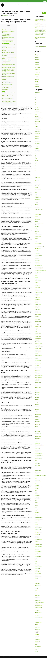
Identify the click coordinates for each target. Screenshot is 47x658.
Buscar (44, 12)
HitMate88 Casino (38, 350)
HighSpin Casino (38, 348)
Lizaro (36, 368)
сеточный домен (38, 646)
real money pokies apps (39, 519)
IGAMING (36, 353)
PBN (36, 478)
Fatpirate (36, 311)
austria (36, 192)
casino (36, 241)
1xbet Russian (37, 150)
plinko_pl (36, 505)
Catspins (36, 277)
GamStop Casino (38, 336)
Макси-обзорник (37, 637)
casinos (36, 275)
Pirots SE (36, 493)
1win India (36, 116)
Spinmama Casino (38, 573)
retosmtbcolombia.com (5, 15)
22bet (36, 158)
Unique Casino (37, 597)
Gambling (36, 328)
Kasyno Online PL (38, 363)
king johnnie (37, 365)
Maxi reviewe (37, 392)
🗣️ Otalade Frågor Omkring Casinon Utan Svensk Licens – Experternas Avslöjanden (8, 70)
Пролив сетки (37, 641)
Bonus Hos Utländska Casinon (7, 84)
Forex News (37, 316)
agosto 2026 (37, 54)
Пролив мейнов (37, 639)
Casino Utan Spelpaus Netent (7, 29)
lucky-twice (37, 380)
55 (35, 172)
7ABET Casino (37, 177)
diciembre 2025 (37, 67)
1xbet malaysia (37, 141)
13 (35, 99)
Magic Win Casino (38, 387)
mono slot (36, 402)
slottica (36, 563)
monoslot (36, 411)
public (36, 510)
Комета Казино (37, 636)
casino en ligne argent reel (39, 246)
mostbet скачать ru (38, 429)
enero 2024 (37, 86)
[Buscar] (45, 1)
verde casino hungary (38, 605)
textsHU (36, 588)
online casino (37, 467)
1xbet (36, 124)
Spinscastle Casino (38, 576)
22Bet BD (36, 160)
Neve (1, 656)
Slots (36, 558)
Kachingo (36, 358)
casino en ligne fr (38, 248)
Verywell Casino (37, 610)
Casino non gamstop (38, 255)
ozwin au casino (37, 472)
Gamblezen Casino (38, 326)
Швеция (36, 651)
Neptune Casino (37, 443)
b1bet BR (36, 211)
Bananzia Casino (38, 214)
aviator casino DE (38, 197)
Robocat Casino (37, 534)
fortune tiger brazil (38, 321)
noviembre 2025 (37, 69)
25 (35, 165)
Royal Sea (36, 541)
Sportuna (36, 578)
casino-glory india (38, 272)
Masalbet (36, 390)
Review (36, 522)
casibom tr (36, 238)
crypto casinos (37, 287)
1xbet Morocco (37, 143)
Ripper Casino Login (38, 532)
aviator (36, 194)
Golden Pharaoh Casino (39, 346)
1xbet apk (36, 126)
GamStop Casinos (38, 338)
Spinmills (36, 575)
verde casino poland (38, 607)
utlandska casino (37, 600)
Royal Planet (37, 537)
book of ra (36, 229)
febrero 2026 (37, 64)
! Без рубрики (37, 92)
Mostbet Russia (37, 424)
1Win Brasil (37, 109)
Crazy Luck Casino (38, 280)
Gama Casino (37, 324)
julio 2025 (36, 76)
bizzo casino (37, 226)
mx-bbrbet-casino (38, 441)
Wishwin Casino (37, 629)
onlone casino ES (38, 470)
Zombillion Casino (38, 632)
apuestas (36, 190)
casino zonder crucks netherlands (40, 270)
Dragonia (36, 302)
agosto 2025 (37, 74)
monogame (37, 409)
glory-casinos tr (37, 341)
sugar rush (36, 580)
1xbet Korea (37, 138)
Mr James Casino (38, 436)
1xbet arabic (37, 128)
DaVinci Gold (37, 294)
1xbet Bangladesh (38, 129)
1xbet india (37, 136)
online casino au (37, 468)
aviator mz (36, 204)
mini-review (37, 394)
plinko (36, 500)
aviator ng (36, 206)
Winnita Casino (37, 627)
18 (35, 104)
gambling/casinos (38, 329)
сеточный (36, 644)
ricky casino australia (38, 527)
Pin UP (36, 483)
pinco (36, 490)
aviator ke (36, 202)
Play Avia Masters (38, 498)
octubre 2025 (37, 71)
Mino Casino (37, 397)
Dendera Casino (37, 299)
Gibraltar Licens (5, 89)
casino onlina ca (37, 258)
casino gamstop (37, 250)
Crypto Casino (37, 285)
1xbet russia (37, 148)
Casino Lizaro (37, 253)
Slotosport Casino (38, 556)
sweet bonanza (37, 583)
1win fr (36, 114)
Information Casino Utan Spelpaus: (8, 76)
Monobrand (37, 406)
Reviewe (36, 524)
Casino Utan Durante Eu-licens (7, 82)
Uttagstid (3, 91)
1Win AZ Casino (37, 107)
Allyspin (36, 187)
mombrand (36, 399)
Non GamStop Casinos (39, 455)
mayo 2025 (37, 79)
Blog (35, 228)
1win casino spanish (38, 112)
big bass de (37, 224)
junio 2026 (36, 57)
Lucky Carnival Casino (38, 375)
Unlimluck (36, 598)
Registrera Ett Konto (5, 43)
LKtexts (36, 372)
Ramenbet (36, 515)
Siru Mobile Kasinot (38, 551)
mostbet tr (36, 426)
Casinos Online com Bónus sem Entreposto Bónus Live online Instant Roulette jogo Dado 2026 (40, 30)
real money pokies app (38, 517)
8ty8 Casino (37, 180)
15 (35, 102)
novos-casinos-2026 (38, 458)
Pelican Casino (37, 480)
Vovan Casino (37, 615)
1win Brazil (37, 111)
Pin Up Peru (37, 488)
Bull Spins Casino (38, 236)
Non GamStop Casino (38, 453)
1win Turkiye (37, 119)
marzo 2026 (37, 62)
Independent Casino (38, 355)
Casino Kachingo (38, 251)
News (36, 446)
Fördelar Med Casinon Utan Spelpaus (8, 67)
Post (35, 507)
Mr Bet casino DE (38, 433)
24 (35, 163)
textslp (36, 590)
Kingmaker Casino (38, 367)
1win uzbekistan (37, 121)
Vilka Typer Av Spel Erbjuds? (7, 87)
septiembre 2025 (37, 72)
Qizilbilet (36, 514)
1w (35, 106)
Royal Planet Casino (38, 539)
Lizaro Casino (37, 370)
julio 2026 (36, 55)
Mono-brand (37, 404)
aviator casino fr (37, 199)
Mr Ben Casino (37, 431)
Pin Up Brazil (37, 485)
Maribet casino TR (38, 389)
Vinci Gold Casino (38, 614)
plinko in (36, 502)
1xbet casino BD (37, 133)
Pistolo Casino (37, 495)
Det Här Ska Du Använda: (6, 50)
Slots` (36, 561)
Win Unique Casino (38, 622)
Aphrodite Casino (38, 189)
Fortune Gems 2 (37, 319)
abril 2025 (36, 81)
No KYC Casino (37, 448)
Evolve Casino (37, 307)
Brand (36, 233)
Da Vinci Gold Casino (38, 292)
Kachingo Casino (38, 360)
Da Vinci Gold (37, 290)
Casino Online (37, 260)
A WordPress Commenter (39, 46)
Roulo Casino (37, 536)
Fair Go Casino (37, 309)
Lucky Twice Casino (38, 377)
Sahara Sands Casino (38, 546)
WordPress (11, 656)
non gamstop (37, 451)
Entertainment (37, 306)
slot (35, 554)
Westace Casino (37, 619)
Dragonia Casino (38, 304)
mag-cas (36, 385)
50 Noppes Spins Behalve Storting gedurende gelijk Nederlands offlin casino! (40, 26)
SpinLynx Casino (38, 571)
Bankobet (36, 216)
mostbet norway (37, 421)
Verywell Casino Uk (38, 612)
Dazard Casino (37, 297)
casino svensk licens (38, 265)
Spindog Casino (37, 568)
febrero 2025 (37, 84)
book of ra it (37, 231)
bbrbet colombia (37, 219)
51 (35, 170)
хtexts (36, 649)
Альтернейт (37, 634)
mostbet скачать (37, 428)
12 (35, 97)
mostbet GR (37, 416)
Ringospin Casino (38, 529)
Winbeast (36, 624)
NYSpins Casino (37, 463)
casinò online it (37, 263)
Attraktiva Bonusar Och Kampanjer (8, 52)
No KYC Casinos (38, 450)
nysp (36, 460)
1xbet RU (36, 146)
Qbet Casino (37, 512)
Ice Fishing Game (38, 351)
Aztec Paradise (37, 207)
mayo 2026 (37, 59)
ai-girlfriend (37, 185)
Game (36, 331)
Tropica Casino (37, 595)
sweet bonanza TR (38, 585)
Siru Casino (37, 549)
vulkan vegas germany (38, 617)
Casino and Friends (38, 243)
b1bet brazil (37, 212)
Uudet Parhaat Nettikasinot (39, 602)
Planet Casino (37, 497)
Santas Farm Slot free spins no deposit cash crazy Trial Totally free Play (40, 37)
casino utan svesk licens (39, 268)
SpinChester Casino (38, 566)
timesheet (36, 593)
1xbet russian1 (37, 151)
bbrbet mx (36, 221)
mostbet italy (37, 419)
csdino (36, 289)
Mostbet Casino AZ (38, 414)
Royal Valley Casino (38, 544)
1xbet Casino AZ (37, 131)
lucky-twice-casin (38, 382)
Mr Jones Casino (37, 438)
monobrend (37, 407)
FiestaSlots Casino (38, 314)
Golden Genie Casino (38, 343)
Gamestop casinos (38, 333)
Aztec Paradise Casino (38, 209)
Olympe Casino (37, 465)
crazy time (36, 282)
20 (35, 155)
